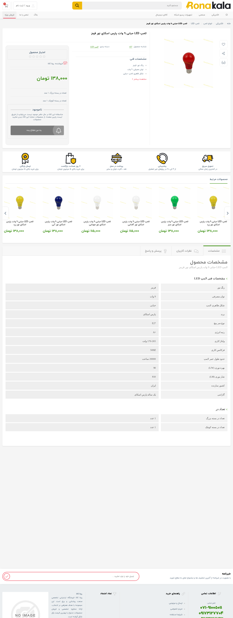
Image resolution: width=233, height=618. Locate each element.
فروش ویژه (9, 15)
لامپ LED (94, 47)
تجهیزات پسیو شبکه (183, 15)
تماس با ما (23, 15)
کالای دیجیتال (161, 15)
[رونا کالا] (208, 5)
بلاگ (36, 15)
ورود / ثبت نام (23, 5)
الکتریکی (215, 15)
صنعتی (202, 15)
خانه (229, 23)
